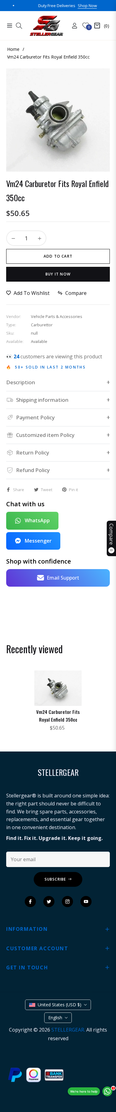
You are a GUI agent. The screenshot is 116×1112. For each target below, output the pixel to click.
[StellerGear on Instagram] (67, 901)
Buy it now (58, 274)
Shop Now (77, 5)
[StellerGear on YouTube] (86, 901)
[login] (72, 26)
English (55, 1017)
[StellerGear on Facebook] (30, 901)
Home (13, 49)
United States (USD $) (59, 1005)
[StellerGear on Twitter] (48, 901)
